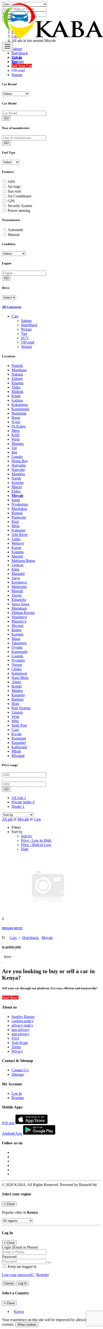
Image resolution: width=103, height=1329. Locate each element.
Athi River (19, 535)
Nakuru (17, 374)
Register (17, 61)
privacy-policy (22, 1025)
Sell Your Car (21, 66)
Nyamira (18, 660)
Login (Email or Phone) (20, 1247)
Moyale (17, 496)
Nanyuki (18, 470)
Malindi (17, 392)
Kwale (16, 734)
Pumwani (18, 517)
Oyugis (17, 647)
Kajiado (17, 634)
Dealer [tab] (17, 806)
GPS (11, 201)
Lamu (15, 539)
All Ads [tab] (18, 798)
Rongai (17, 513)
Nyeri (15, 422)
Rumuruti (18, 738)
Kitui (15, 569)
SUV (25, 338)
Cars (37, 819)
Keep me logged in (21, 1266)
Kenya (19, 1311)
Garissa (17, 400)
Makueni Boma (23, 561)
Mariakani (19, 608)
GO (6, 118)
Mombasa (18, 370)
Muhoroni (19, 587)
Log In (16, 57)
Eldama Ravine (23, 613)
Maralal (17, 556)
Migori (16, 487)
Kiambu (17, 552)
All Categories (11, 307)
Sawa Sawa (20, 604)
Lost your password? (18, 1275)
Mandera (18, 474)
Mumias (17, 444)
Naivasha (18, 465)
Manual (13, 235)
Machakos (19, 509)
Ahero (16, 682)
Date (24, 849)
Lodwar (17, 565)
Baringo (17, 699)
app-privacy (20, 1030)
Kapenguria (20, 409)
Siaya (15, 578)
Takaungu (19, 643)
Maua (15, 639)
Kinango (18, 695)
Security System (20, 206)
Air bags (13, 186)
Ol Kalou (18, 426)
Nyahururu (19, 504)
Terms (16, 1047)
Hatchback (29, 325)
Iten (14, 452)
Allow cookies (26, 1324)
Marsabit (18, 574)
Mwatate (18, 756)
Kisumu (17, 383)
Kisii (15, 522)
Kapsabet (18, 743)
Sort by (26, 836)
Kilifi (15, 435)
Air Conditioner (19, 196)
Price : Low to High (36, 840)
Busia (15, 418)
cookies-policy (22, 1021)
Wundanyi (19, 617)
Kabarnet (18, 530)
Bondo (16, 686)
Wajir (15, 439)
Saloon (26, 321)
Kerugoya (19, 582)
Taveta (16, 595)
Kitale (16, 396)
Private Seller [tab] (22, 802)
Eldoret (17, 379)
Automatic (15, 230)
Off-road (27, 342)
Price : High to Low (36, 845)
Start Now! (10, 998)
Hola (15, 704)
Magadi (17, 591)
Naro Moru (20, 678)
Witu (15, 721)
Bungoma (18, 413)
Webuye (17, 543)
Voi (14, 448)
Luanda (17, 656)
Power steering (19, 210)
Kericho (17, 483)
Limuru (17, 712)
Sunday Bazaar (22, 1017)
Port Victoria (21, 708)
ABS (11, 182)
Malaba (17, 691)
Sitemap (17, 1074)
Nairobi (17, 366)
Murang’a (18, 621)
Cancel (8, 1283)
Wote (15, 717)
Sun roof (14, 191)
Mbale (16, 751)
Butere (16, 630)
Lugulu (17, 457)
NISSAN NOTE (12, 928)
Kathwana (19, 747)
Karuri (16, 548)
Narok (16, 478)
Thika (15, 387)
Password (9, 1257)
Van (24, 334)
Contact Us (20, 1070)
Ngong (16, 665)
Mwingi (17, 626)
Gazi (15, 730)
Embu (16, 491)
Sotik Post (19, 725)
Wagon (16, 75)
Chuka (16, 669)
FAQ (15, 1038)
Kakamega (19, 405)
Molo (15, 526)
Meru (15, 431)
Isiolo (15, 500)
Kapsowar (19, 673)
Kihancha (18, 600)
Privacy (17, 1051)
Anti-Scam (19, 1043)
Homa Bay (19, 461)
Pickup (26, 329)
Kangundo (19, 652)
